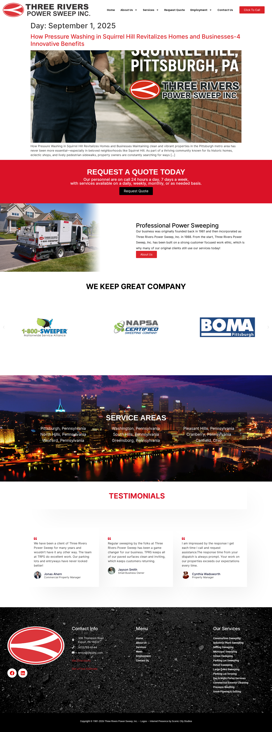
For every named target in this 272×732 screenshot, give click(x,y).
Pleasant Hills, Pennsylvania (208, 428)
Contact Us (225, 10)
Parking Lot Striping (225, 673)
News (139, 651)
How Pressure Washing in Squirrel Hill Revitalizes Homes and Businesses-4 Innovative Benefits (135, 40)
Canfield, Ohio (209, 440)
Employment (198, 10)
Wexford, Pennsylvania (63, 440)
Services (148, 10)
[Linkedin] (22, 673)
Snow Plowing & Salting (227, 691)
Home (111, 10)
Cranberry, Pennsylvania (209, 434)
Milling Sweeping (223, 647)
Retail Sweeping (222, 664)
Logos (143, 721)
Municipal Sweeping (225, 651)
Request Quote (174, 10)
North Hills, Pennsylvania (63, 434)
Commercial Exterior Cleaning (230, 682)
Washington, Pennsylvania (136, 428)
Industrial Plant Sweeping (228, 642)
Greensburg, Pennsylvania (136, 440)
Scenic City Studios (182, 721)
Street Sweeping (223, 656)
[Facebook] (12, 673)
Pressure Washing (223, 687)
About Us (126, 10)
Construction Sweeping (227, 638)
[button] (4, 327)
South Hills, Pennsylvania (136, 434)
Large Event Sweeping (226, 669)
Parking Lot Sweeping (226, 660)
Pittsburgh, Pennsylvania (63, 428)
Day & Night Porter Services (229, 678)
